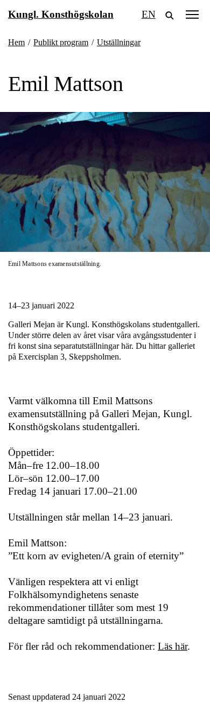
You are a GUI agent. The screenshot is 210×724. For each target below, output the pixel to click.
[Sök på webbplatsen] (169, 14)
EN (149, 14)
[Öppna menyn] (192, 14)
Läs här (172, 646)
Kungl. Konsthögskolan (61, 14)
